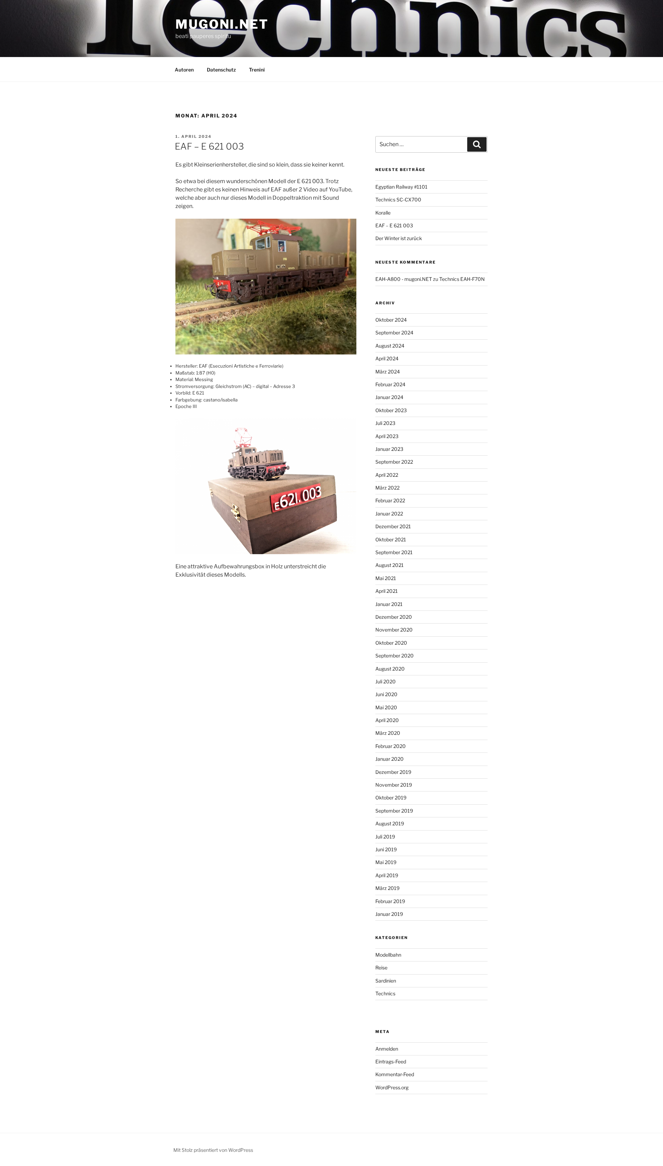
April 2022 (386, 475)
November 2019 (393, 785)
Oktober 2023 (391, 410)
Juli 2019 (385, 837)
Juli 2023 (385, 423)
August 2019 (389, 823)
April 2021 (386, 591)
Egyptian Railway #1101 (401, 187)
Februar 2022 (390, 500)
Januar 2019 (389, 914)
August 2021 (389, 565)
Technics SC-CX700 (398, 199)
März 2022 (387, 488)
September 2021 (394, 552)
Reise (381, 967)
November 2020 (394, 630)
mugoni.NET (222, 24)
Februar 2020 (390, 746)
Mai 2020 (386, 707)
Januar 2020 (389, 759)
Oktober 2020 (391, 643)
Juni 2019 (386, 849)
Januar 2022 (389, 513)
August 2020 (390, 669)
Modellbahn (388, 955)
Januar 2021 (389, 604)
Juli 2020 (385, 681)
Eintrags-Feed (390, 1061)
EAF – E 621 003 (209, 146)
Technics (385, 993)
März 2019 (387, 888)
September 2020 (394, 655)
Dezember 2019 (393, 772)
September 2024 (394, 332)
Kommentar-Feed (394, 1074)
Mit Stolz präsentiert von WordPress (213, 1150)
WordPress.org (392, 1087)
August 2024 (389, 346)
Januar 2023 (389, 449)
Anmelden (386, 1049)
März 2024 (387, 372)
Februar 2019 (390, 901)
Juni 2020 (386, 694)
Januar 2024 (389, 397)
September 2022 (394, 462)
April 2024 (386, 358)
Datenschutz (221, 70)
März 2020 (387, 733)
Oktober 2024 (391, 320)
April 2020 (387, 720)
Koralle (383, 213)
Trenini (257, 70)
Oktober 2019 (390, 797)
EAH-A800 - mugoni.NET (403, 279)
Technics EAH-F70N (462, 279)
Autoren (184, 70)
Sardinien (385, 981)
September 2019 (394, 811)
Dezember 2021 (393, 526)
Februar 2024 (390, 384)
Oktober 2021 (390, 539)
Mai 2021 (385, 578)
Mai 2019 (385, 862)
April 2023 (386, 436)
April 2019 (386, 875)
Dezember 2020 (393, 617)
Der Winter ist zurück (398, 238)
